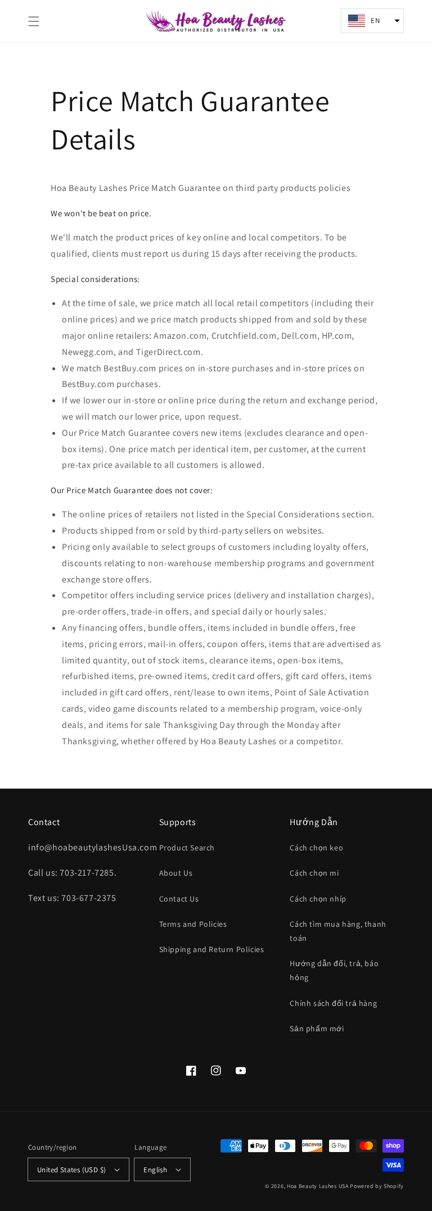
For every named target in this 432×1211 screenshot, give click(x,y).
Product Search (187, 848)
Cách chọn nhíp (318, 899)
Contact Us (179, 899)
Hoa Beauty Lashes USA (318, 1186)
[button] (33, 21)
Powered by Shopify (377, 1186)
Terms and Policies (193, 924)
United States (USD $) (71, 1169)
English (155, 1169)
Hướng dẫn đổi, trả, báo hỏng (334, 970)
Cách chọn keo (316, 848)
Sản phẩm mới (317, 1028)
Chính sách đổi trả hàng (333, 1003)
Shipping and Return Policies (211, 949)
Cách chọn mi (314, 873)
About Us (176, 873)
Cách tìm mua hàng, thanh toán (338, 931)
